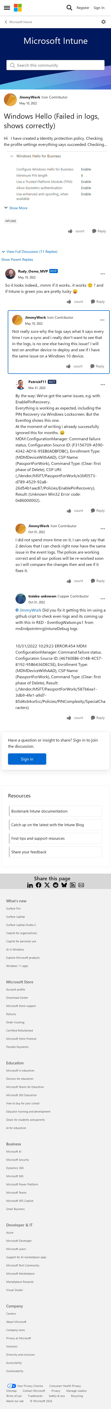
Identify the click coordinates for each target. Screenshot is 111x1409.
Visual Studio (14, 1290)
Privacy (55, 1391)
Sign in (27, 759)
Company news (15, 1330)
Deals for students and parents (25, 1120)
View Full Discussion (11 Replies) (32, 251)
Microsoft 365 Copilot (19, 1201)
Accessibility (14, 1363)
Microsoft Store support (21, 1006)
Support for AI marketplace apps (26, 1257)
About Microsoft (16, 1322)
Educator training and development (28, 1111)
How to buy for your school (22, 1103)
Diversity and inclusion (20, 1354)
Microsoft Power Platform (22, 1184)
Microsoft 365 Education (21, 1095)
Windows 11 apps (17, 966)
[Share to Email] (81, 884)
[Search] (69, 8)
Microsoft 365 (14, 1176)
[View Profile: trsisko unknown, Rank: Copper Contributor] (20, 599)
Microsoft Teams (16, 1192)
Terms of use (14, 1396)
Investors (12, 1346)
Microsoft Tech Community (22, 1265)
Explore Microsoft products (23, 958)
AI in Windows (15, 949)
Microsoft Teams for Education (25, 1087)
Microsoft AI (13, 1151)
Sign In (99, 7)
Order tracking (15, 1022)
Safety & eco (57, 1396)
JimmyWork (29, 97)
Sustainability (14, 1371)
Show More (18, 207)
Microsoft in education (20, 1070)
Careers (11, 1313)
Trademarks (35, 1396)
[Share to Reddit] (55, 884)
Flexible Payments (17, 1047)
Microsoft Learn (16, 1249)
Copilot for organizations (21, 933)
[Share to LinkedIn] (30, 884)
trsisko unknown (42, 596)
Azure (9, 1232)
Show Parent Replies (17, 259)
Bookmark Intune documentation (39, 811)
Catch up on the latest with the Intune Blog (47, 824)
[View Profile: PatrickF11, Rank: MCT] (20, 384)
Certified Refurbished (19, 1030)
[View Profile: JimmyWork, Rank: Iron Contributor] (10, 99)
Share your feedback (28, 851)
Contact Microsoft (34, 1391)
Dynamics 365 (15, 1168)
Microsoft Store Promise (21, 1039)
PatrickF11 (37, 381)
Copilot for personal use (21, 941)
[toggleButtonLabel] (103, 21)
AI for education (16, 1128)
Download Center (17, 998)
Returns (11, 1014)
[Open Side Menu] (7, 8)
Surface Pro (13, 908)
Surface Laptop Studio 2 (21, 925)
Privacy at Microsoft (18, 1338)
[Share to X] (47, 884)
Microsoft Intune (20, 22)
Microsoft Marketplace (20, 1273)
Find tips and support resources (38, 838)
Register (83, 7)
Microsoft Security (17, 1160)
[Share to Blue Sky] (64, 884)
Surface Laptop (15, 916)
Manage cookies (76, 1391)
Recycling (77, 1396)
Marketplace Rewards (20, 1282)
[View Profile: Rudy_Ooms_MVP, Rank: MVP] (10, 274)
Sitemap (11, 1391)
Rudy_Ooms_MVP (33, 271)
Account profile (15, 989)
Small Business (15, 1209)
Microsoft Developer (19, 1241)
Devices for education (19, 1079)
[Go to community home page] (18, 8)
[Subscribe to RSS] (72, 884)
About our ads (15, 1401)
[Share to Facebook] (38, 884)
